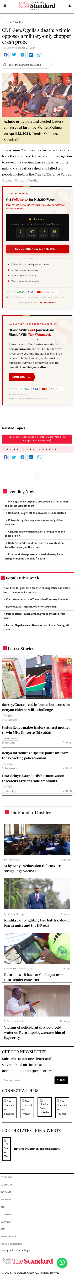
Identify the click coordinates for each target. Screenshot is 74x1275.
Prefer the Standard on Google (24, 64)
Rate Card (6, 1192)
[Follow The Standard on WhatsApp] (62, 1263)
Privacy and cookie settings (15, 1250)
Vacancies (6, 1200)
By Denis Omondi (12, 48)
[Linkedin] (46, 1107)
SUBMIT (61, 1080)
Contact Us (7, 1185)
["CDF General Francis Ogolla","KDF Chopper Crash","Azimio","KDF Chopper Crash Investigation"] (37, 439)
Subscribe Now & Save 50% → (37, 248)
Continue (21, 376)
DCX (3, 1207)
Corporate (7, 1178)
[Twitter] (29, 1107)
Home (8, 22)
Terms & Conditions (11, 1244)
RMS (3, 1229)
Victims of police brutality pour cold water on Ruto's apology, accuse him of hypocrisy (34, 1032)
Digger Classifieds (28, 1149)
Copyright (6, 1222)
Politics (19, 22)
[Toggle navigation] (5, 5)
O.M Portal (7, 1215)
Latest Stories (21, 648)
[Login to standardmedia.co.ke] (69, 6)
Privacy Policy (8, 1237)
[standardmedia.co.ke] (37, 5)
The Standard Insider (30, 812)
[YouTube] (64, 1107)
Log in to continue (47, 302)
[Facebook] (11, 1107)
